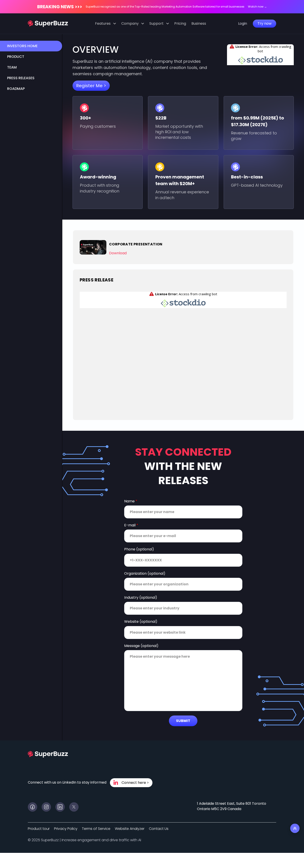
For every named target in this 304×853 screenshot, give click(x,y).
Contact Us (158, 829)
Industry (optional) (140, 597)
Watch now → (257, 6)
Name (130, 501)
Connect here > (135, 782)
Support (156, 23)
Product (15, 56)
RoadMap (16, 88)
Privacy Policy (65, 829)
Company (130, 23)
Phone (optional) (139, 549)
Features (103, 23)
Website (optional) (140, 621)
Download (118, 253)
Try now (264, 23)
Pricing (180, 23)
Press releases (20, 78)
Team (12, 67)
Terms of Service (96, 829)
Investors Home (22, 46)
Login (242, 23)
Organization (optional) (144, 573)
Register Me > (91, 86)
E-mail (131, 525)
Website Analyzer (129, 829)
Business (198, 23)
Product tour (39, 829)
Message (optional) (141, 645)
